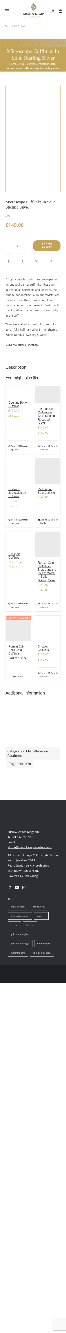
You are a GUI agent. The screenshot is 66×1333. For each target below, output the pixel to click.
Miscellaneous (47, 63)
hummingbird (44, 943)
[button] (33, 345)
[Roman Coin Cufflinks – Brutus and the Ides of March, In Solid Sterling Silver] (47, 544)
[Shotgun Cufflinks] (47, 628)
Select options (14, 448)
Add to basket (46, 245)
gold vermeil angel (20, 943)
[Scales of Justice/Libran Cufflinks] (18, 471)
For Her (14, 925)
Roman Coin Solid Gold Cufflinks (16, 650)
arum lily (41, 915)
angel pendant (18, 906)
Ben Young (31, 876)
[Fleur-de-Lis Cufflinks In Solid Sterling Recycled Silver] (47, 394)
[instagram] (9, 887)
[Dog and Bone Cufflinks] (18, 391)
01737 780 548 (23, 837)
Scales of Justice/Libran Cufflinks (17, 493)
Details (24, 446)
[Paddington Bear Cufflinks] (47, 471)
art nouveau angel (20, 915)
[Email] (50, 261)
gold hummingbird (20, 934)
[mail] (24, 887)
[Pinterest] (36, 261)
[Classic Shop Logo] (33, 4)
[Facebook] (9, 261)
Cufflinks (32, 63)
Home (12, 63)
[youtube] (17, 887)
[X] (22, 261)
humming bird (18, 952)
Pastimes (14, 755)
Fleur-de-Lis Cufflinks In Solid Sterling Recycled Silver (46, 416)
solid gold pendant (42, 952)
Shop (22, 63)
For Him (24, 763)
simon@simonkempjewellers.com (30, 847)
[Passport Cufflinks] (18, 540)
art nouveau (39, 906)
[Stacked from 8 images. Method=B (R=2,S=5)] (33, 139)
